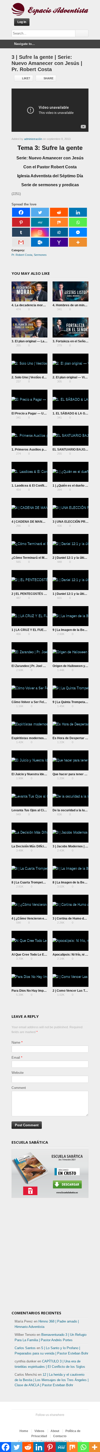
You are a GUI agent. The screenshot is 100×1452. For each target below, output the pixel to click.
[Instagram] (40, 232)
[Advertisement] (50, 1256)
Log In (21, 22)
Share (48, 78)
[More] (78, 242)
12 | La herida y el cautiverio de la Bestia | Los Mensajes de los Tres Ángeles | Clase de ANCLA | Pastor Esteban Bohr (51, 1380)
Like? (26, 78)
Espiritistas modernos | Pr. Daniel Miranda (42, 738)
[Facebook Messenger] (78, 232)
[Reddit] (59, 212)
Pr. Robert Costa (22, 254)
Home (23, 1431)
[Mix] (59, 222)
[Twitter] (40, 212)
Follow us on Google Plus (53, 1421)
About (55, 1431)
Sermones (40, 254)
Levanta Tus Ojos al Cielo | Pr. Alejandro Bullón (45, 810)
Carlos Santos (25, 1348)
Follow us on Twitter (37, 1421)
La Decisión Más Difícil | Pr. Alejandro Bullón (44, 846)
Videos (39, 1431)
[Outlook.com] (40, 242)
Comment (19, 1088)
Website (18, 1073)
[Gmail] (21, 242)
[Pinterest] (21, 222)
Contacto (59, 1436)
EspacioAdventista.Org (55, 1441)
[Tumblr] (21, 232)
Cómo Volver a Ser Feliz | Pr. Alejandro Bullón (44, 702)
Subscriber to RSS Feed (61, 1421)
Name (16, 1042)
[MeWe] (40, 222)
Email (16, 1058)
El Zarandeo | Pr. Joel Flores (32, 666)
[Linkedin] (78, 212)
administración (33, 138)
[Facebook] (21, 212)
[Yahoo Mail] (59, 242)
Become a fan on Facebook (45, 1421)
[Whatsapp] (78, 222)
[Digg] (59, 232)
